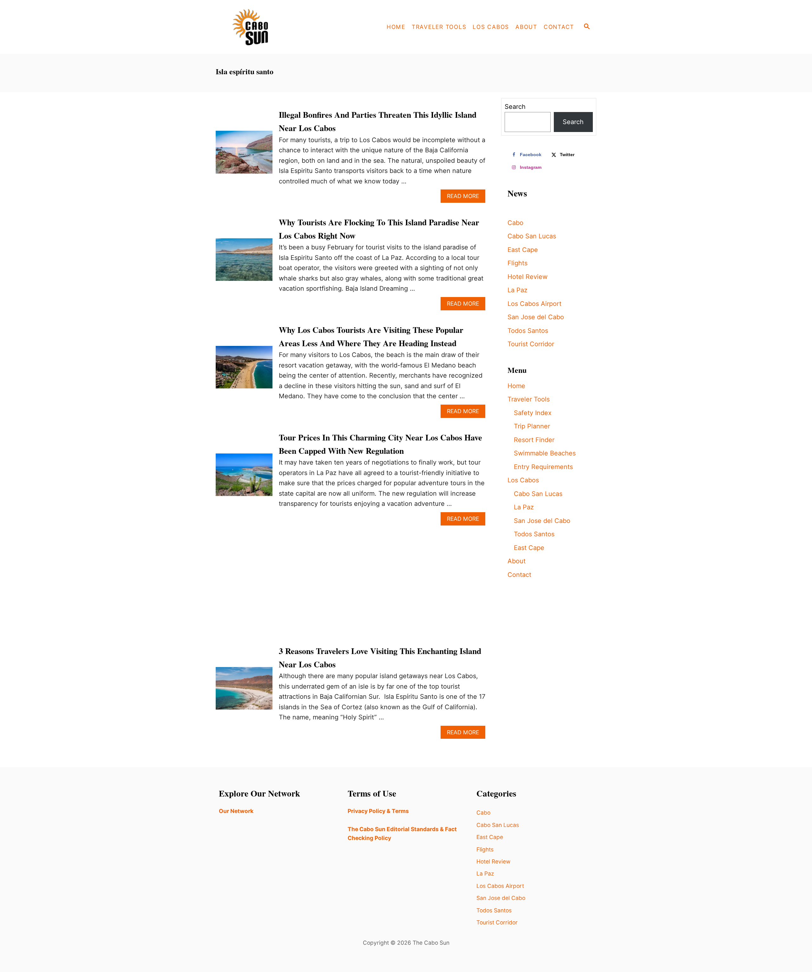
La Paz (517, 290)
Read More (466, 197)
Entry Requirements (543, 467)
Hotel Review (527, 277)
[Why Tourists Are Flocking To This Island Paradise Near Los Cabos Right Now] (244, 262)
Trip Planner (532, 426)
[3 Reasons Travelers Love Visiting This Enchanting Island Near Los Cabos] (244, 691)
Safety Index (533, 413)
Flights (517, 263)
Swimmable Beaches (545, 453)
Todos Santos (528, 330)
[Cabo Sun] (273, 27)
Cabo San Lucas (532, 236)
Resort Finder (534, 440)
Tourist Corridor (531, 344)
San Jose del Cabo (536, 317)
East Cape (523, 250)
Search (515, 106)
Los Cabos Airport (534, 303)
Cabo (515, 223)
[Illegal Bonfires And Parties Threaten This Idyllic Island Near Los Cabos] (244, 155)
